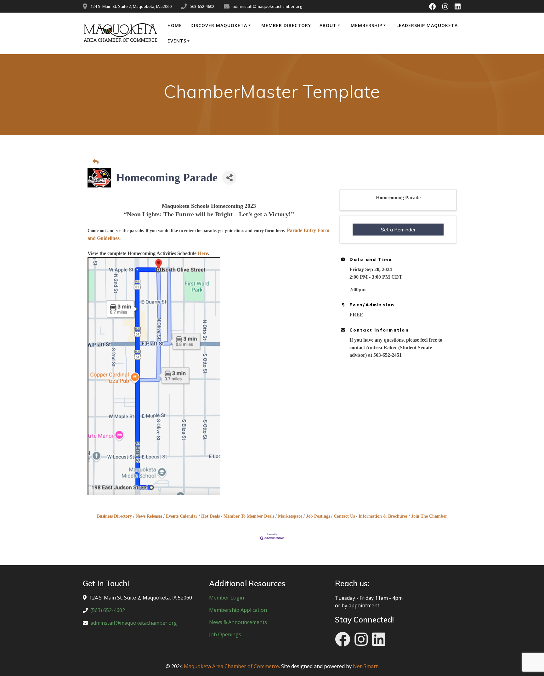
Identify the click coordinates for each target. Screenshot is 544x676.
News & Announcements (238, 622)
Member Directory (286, 25)
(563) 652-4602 (107, 610)
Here (203, 253)
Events (176, 41)
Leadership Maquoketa (427, 25)
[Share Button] (229, 178)
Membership (366, 25)
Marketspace (290, 516)
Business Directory (114, 516)
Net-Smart (365, 666)
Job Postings (318, 516)
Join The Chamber (429, 516)
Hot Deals (210, 516)
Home (174, 25)
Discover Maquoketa (218, 25)
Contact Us (344, 516)
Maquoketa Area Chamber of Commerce (231, 666)
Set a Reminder (398, 229)
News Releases (149, 516)
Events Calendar (181, 516)
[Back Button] (274, 162)
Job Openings (225, 634)
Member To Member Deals (249, 516)
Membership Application (238, 609)
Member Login (226, 597)
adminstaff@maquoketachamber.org (133, 622)
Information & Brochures (383, 516)
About (328, 25)
